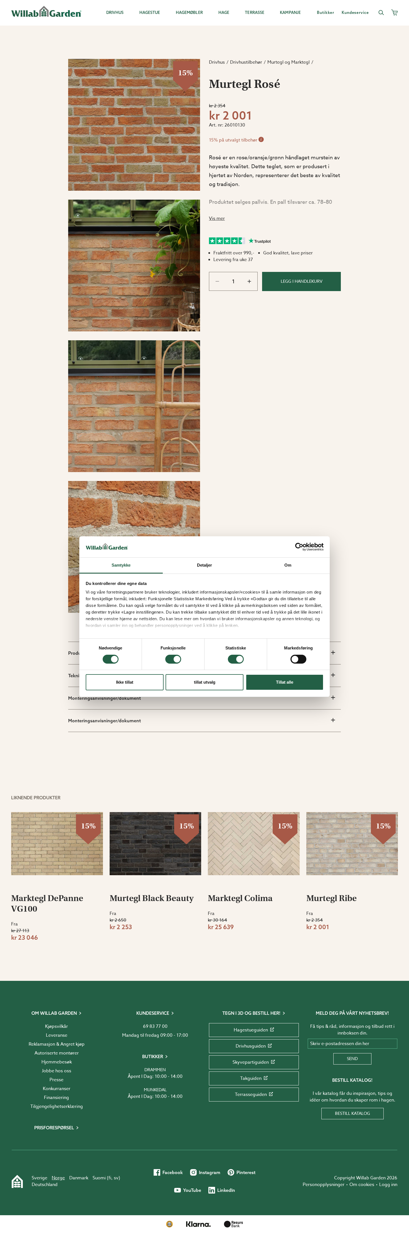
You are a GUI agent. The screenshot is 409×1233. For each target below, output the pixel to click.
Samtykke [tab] (121, 565)
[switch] (173, 659)
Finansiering (56, 1097)
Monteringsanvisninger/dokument (104, 698)
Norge (58, 1178)
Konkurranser (56, 1088)
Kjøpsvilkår (56, 1026)
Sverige (39, 1178)
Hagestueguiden (251, 1030)
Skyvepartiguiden (251, 1062)
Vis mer (217, 218)
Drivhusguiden (251, 1046)
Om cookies (361, 1184)
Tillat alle (284, 682)
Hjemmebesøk (56, 1062)
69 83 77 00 (155, 1026)
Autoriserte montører (57, 1053)
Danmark (78, 1178)
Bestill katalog (352, 1113)
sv (116, 1178)
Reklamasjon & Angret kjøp (57, 1044)
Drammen (155, 1070)
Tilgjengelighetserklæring (56, 1106)
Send (352, 1059)
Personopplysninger (323, 1184)
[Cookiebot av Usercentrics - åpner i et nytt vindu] (299, 547)
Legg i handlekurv (301, 281)
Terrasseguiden (251, 1094)
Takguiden (251, 1078)
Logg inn (388, 1184)
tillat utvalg (204, 682)
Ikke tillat (124, 682)
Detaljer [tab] (204, 565)
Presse (56, 1079)
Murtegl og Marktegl (288, 62)
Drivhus (217, 62)
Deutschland (45, 1184)
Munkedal (155, 1090)
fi (110, 1178)
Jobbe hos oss (56, 1071)
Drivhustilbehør (246, 62)
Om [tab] (287, 565)
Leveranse (56, 1035)
